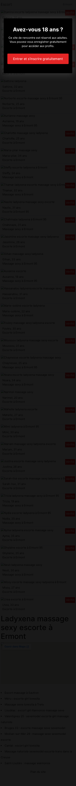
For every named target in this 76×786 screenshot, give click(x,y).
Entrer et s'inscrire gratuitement (38, 59)
